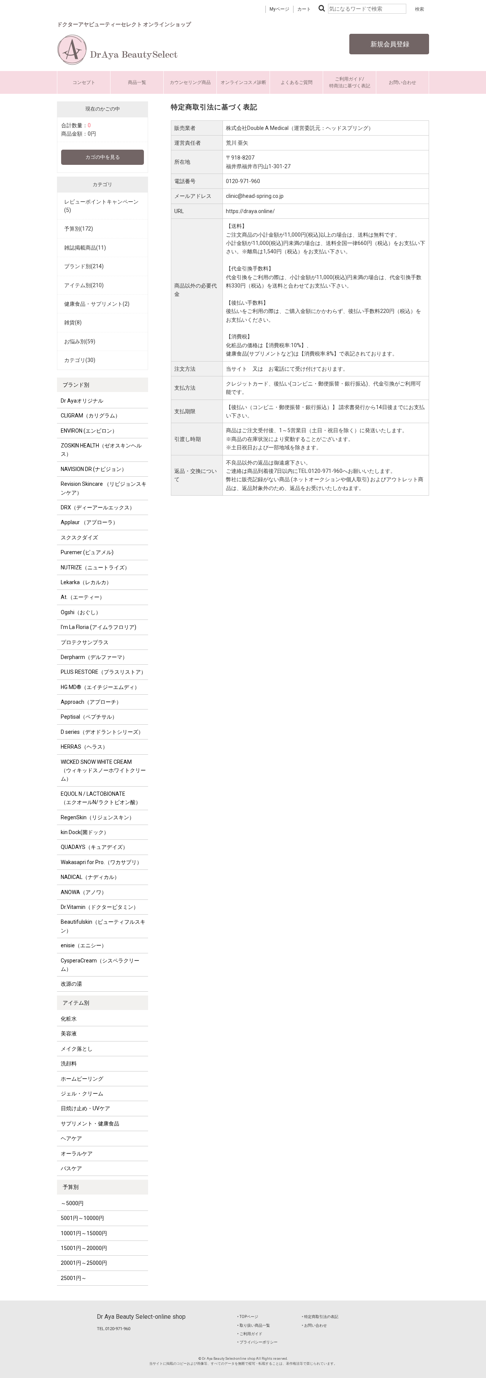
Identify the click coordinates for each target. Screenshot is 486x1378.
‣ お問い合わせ (314, 1325)
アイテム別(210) (84, 285)
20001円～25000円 (84, 1263)
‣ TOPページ (247, 1317)
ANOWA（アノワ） (84, 892)
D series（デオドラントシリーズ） (102, 732)
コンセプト (84, 82)
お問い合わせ (402, 82)
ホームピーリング (82, 1079)
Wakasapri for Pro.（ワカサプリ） (101, 862)
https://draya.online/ (250, 211)
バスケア (71, 1168)
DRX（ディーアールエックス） (98, 507)
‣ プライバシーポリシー (257, 1342)
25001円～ (74, 1278)
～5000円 (72, 1203)
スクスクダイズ (79, 537)
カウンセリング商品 (190, 82)
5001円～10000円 (82, 1218)
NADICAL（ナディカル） (90, 877)
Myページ (279, 9)
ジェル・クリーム (82, 1093)
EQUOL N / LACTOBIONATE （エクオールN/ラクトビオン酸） (101, 798)
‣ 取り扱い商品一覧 (253, 1325)
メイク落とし (77, 1049)
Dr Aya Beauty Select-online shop (141, 1316)
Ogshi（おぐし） (81, 612)
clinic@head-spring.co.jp (255, 196)
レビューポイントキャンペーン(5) (101, 206)
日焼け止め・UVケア (85, 1108)
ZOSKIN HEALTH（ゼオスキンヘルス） (101, 449)
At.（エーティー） (83, 597)
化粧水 (69, 1019)
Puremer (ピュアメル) (87, 552)
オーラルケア (77, 1153)
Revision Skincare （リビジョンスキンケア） (104, 488)
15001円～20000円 (84, 1248)
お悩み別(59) (79, 341)
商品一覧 (137, 82)
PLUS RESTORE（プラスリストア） (103, 672)
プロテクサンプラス (85, 642)
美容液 (69, 1033)
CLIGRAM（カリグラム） (90, 415)
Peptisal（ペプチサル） (89, 717)
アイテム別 (76, 1003)
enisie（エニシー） (84, 945)
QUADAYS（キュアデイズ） (94, 847)
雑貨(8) (73, 322)
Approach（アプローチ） (91, 702)
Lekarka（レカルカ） (86, 582)
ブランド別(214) (84, 266)
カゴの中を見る (102, 157)
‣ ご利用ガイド (249, 1334)
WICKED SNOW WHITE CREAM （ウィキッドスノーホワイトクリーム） (103, 770)
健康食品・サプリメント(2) (96, 304)
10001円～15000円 (84, 1233)
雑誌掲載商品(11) (85, 248)
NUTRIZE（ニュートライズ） (95, 567)
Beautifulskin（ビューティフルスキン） (103, 926)
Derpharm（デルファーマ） (94, 657)
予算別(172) (78, 229)
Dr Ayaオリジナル (82, 401)
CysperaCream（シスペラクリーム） (100, 965)
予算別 (71, 1187)
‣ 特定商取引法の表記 (320, 1317)
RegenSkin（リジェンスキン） (97, 817)
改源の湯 (71, 984)
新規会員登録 (389, 44)
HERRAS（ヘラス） (84, 747)
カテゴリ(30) (79, 360)
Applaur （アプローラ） (89, 522)
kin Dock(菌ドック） (85, 832)
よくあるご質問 (296, 82)
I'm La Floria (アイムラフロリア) (98, 627)
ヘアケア (71, 1138)
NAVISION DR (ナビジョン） (94, 469)
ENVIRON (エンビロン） (89, 431)
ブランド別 (76, 385)
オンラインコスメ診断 (243, 82)
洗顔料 (69, 1063)
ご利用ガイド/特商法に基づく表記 (349, 82)
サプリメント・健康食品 (90, 1123)
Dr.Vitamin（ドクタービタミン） (100, 907)
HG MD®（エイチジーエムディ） (100, 687)
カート (304, 9)
